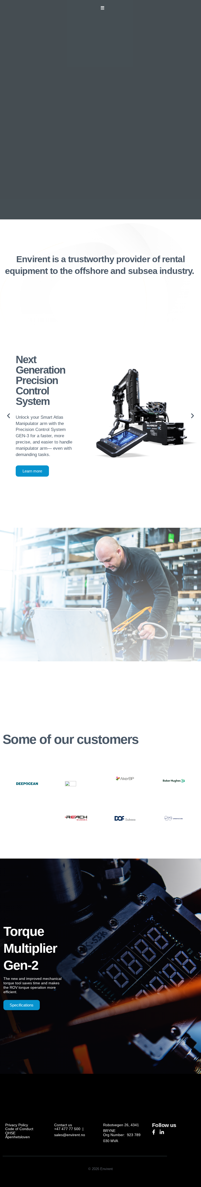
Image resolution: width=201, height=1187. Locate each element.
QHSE (10, 1133)
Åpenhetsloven (17, 1137)
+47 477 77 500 (67, 1129)
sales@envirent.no (69, 1135)
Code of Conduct (19, 1129)
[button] (102, 8)
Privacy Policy (16, 1125)
